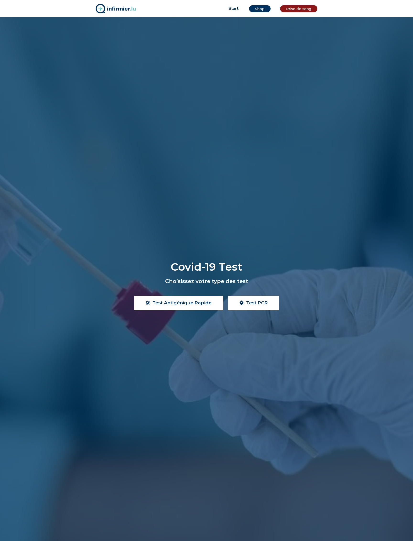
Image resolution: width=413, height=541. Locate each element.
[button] (260, 8)
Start (233, 8)
